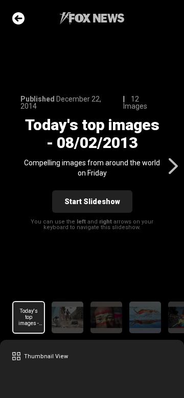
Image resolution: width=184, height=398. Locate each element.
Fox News (92, 18)
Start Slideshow (92, 201)
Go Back (18, 18)
